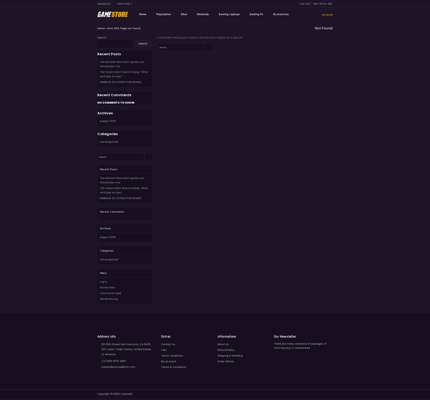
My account (168, 361)
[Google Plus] (292, 368)
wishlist (102, 4)
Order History (226, 361)
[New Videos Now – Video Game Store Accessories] (112, 14)
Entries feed (107, 287)
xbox (184, 14)
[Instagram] (306, 368)
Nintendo (203, 14)
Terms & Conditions (173, 367)
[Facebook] (277, 368)
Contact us (168, 344)
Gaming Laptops (229, 14)
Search (102, 37)
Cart (164, 350)
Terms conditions (172, 355)
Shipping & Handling (230, 355)
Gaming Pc (256, 14)
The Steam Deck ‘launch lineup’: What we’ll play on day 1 (124, 74)
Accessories (281, 14)
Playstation (163, 14)
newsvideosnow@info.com (118, 367)
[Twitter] (285, 368)
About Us (223, 344)
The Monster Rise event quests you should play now (122, 64)
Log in (103, 282)
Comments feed (110, 293)
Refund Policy (226, 350)
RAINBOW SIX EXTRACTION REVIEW (120, 82)
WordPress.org (109, 299)
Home (142, 14)
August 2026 (108, 121)
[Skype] (299, 368)
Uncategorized (109, 142)
